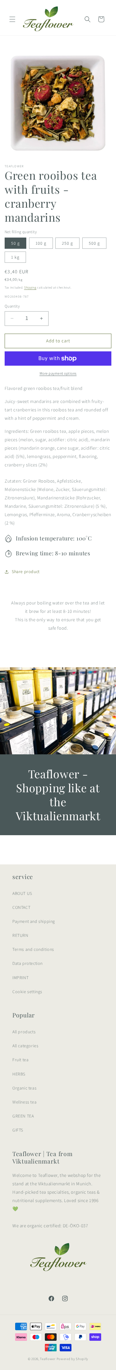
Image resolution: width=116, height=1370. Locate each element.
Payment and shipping (33, 921)
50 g (15, 243)
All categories (25, 1045)
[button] (12, 19)
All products (24, 1031)
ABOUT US (22, 893)
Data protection (27, 963)
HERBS (18, 1074)
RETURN (20, 935)
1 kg (15, 257)
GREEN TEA (23, 1116)
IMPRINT (20, 977)
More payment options (58, 373)
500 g (94, 243)
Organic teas (24, 1088)
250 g (67, 243)
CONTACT (21, 907)
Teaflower (47, 1359)
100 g (41, 243)
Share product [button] (26, 571)
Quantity (12, 306)
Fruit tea (20, 1059)
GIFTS (17, 1130)
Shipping (30, 287)
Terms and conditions (33, 949)
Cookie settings (27, 991)
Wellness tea (24, 1102)
